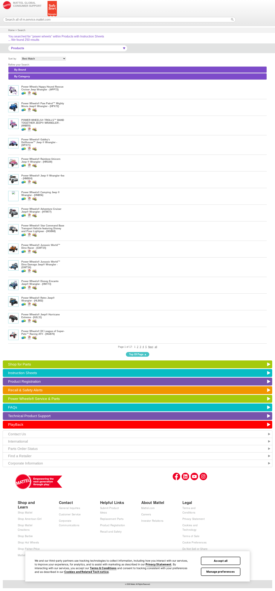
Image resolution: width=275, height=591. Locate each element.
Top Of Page (136, 354)
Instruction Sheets (22, 373)
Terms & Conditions (103, 568)
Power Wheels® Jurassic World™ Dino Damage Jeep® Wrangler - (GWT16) (40, 264)
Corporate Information (25, 463)
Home (11, 30)
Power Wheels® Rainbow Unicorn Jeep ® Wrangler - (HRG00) (40, 160)
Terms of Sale (190, 536)
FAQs (12, 407)
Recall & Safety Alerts (25, 390)
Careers (146, 514)
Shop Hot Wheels (28, 542)
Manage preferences (220, 571)
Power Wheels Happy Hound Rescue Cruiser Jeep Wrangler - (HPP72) (42, 88)
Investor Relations (152, 521)
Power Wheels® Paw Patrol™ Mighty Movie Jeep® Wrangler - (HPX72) (42, 105)
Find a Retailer (19, 456)
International (18, 441)
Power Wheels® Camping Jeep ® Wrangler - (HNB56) (40, 194)
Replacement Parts (111, 519)
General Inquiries (69, 508)
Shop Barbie (25, 536)
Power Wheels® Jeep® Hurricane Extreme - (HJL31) (40, 316)
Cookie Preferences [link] (194, 542)
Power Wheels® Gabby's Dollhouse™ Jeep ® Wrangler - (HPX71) (39, 142)
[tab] (137, 69)
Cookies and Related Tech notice (86, 571)
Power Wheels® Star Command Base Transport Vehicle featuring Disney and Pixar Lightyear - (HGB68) (42, 228)
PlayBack (15, 425)
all (156, 346)
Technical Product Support (29, 416)
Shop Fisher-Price (29, 549)
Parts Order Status (23, 449)
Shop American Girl (30, 519)
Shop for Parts (19, 364)
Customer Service (70, 514)
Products (17, 48)
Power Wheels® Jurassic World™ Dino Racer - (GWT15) (40, 246)
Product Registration (24, 381)
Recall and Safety (111, 531)
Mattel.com (148, 508)
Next (150, 346)
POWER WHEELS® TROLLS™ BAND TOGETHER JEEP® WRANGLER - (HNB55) (42, 123)
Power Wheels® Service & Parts (34, 399)
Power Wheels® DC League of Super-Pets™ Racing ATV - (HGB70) (42, 332)
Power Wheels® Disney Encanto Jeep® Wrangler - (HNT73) (40, 282)
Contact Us (17, 434)
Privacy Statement (158, 564)
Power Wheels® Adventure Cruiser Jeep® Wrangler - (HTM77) (41, 210)
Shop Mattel (25, 512)
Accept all (220, 560)
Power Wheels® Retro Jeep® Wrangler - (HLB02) (38, 299)
